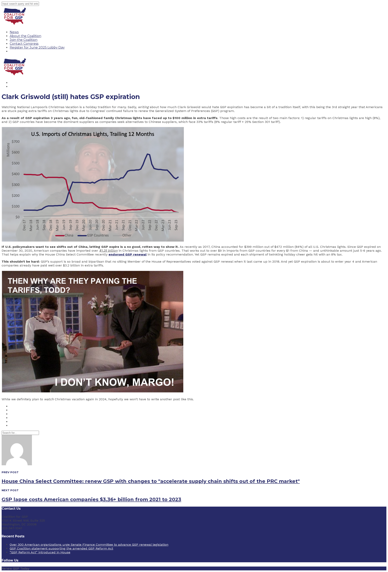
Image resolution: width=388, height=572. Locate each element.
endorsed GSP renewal (128, 254)
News (14, 32)
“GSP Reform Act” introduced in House (40, 552)
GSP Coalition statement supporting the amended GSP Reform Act (61, 548)
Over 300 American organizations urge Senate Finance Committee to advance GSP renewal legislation (89, 544)
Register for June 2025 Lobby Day (37, 47)
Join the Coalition (23, 40)
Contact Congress (24, 44)
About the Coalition (25, 36)
